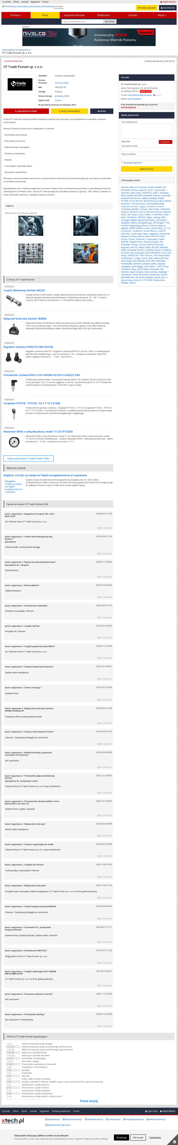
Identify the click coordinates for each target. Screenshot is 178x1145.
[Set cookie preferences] (172, 1139)
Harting (156, 217)
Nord (147, 236)
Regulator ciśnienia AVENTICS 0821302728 (28, 347)
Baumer (156, 195)
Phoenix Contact (151, 241)
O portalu (5, 1111)
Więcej (161, 15)
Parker (161, 239)
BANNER (138, 195)
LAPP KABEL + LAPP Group (155, 266)
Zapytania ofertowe (74, 15)
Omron (124, 239)
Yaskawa (161, 263)
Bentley (153, 198)
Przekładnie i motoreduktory (34, 1067)
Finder (147, 214)
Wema (132, 282)
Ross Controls (150, 272)
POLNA (142, 244)
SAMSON (164, 247)
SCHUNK (125, 252)
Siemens (125, 187)
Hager (149, 217)
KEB (139, 269)
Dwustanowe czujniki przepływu (36, 1090)
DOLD (142, 212)
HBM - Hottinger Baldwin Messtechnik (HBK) (144, 218)
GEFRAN (141, 217)
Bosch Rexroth (136, 201)
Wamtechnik (159, 280)
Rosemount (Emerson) (149, 274)
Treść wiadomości (130, 122)
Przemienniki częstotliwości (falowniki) (39, 1064)
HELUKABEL (161, 220)
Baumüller (166, 195)
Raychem (125, 247)
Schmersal (125, 269)
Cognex (142, 206)
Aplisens (142, 190)
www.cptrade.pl (62, 82)
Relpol (141, 247)
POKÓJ (135, 244)
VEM (151, 258)
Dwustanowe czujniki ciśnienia (35, 1087)
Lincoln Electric (150, 231)
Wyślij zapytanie (148, 7)
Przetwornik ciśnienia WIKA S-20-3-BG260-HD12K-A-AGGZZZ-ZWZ (41, 375)
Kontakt (33, 1111)
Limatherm (137, 231)
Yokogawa (125, 266)
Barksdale (147, 195)
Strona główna (8, 49)
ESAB (123, 214)
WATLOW (150, 261)
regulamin (137, 162)
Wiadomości (103, 15)
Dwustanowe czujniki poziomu (35, 1084)
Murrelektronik (127, 277)
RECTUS (134, 247)
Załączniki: (125, 141)
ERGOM (166, 212)
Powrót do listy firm (13, 61)
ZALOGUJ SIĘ (168, 7)
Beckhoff (125, 198)
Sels (132, 252)
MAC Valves (143, 233)
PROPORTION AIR (155, 244)
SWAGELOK (133, 255)
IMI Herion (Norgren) (144, 277)
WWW (103, 111)
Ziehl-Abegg (137, 266)
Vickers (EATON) (161, 258)
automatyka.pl (128, 107)
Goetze (164, 274)
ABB (132, 187)
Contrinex (151, 206)
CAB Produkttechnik (155, 203)
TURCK (144, 258)
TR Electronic (127, 258)
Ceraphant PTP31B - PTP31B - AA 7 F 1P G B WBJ (31, 403)
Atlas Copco (136, 192)
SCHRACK (166, 250)
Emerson (158, 212)
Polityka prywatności (61, 1111)
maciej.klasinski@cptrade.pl (140, 95)
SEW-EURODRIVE (153, 252)
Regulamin (44, 1111)
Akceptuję (133, 162)
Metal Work (164, 233)
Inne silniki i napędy (30, 1061)
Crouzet (143, 209)
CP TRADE (147, 280)
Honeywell (142, 222)
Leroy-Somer (156, 228)
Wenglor (124, 282)
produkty (59, 96)
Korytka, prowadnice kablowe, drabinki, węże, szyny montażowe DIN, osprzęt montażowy (62, 1081)
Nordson (125, 272)
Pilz (161, 241)
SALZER (154, 247)
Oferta (15, 1111)
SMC (169, 252)
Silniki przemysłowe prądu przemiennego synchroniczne (47, 1046)
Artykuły (132, 15)
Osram (131, 239)
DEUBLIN (134, 212)
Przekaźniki (27, 1073)
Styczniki (25, 1076)
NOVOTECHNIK (157, 236)
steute (124, 255)
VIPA (123, 261)
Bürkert (168, 201)
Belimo (145, 198)
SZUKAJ (110, 21)
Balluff (130, 195)
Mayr (133, 269)
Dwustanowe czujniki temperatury (37, 1093)
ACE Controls (141, 187)
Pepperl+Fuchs (136, 241)
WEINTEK (137, 263)
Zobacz (58, 100)
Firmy (45, 15)
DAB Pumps (153, 209)
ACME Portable (154, 187)
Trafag (137, 258)
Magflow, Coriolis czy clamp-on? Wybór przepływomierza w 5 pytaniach (45, 475)
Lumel (134, 233)
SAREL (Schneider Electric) (132, 250)
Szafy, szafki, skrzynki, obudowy (36, 1078)
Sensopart (139, 252)
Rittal (148, 247)
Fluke (166, 214)
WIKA (153, 263)
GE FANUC (132, 217)
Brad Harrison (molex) (154, 201)
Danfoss (125, 212)
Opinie (24, 1111)
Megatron (153, 233)
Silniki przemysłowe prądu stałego (37, 1043)
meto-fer (138, 280)
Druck (135, 274)
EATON (149, 212)
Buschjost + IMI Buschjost (133, 203)
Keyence (162, 225)
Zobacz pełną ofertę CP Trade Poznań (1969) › (28, 458)
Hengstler (125, 222)
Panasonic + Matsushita (146, 239)
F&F (129, 214)
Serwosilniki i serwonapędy (34, 1058)
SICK (164, 252)
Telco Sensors (145, 255)
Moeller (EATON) (128, 236)
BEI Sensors (135, 198)
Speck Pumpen (136, 272)
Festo (141, 214)
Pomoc (76, 1111)
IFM (161, 269)
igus (150, 222)
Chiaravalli (154, 269)
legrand (124, 228)
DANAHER (165, 209)
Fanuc (134, 214)
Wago (129, 261)
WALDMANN (138, 261)
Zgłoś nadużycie (104, 527)
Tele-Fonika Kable (161, 255)
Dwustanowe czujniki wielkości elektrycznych (42, 1096)
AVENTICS (147, 192)
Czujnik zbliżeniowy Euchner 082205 (24, 290)
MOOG (140, 236)
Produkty (15, 15)
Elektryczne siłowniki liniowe (34, 1052)
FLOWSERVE (157, 214)
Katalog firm (23, 49)
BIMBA (161, 198)
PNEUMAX (125, 244)
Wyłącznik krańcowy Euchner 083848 (24, 318)
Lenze (146, 228)
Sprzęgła (25, 1070)
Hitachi (134, 222)
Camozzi (125, 206)
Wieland (146, 263)
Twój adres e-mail (130, 146)
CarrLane (134, 206)
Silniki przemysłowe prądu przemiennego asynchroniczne (47, 1049)
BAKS (123, 195)
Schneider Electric (153, 250)
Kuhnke (145, 269)
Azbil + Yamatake (161, 192)
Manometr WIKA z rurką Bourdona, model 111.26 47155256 (38, 431)
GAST (123, 217)
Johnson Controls (149, 225)
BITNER (124, 201)
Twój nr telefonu (129, 154)
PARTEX (124, 241)
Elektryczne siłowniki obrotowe (36, 1055)
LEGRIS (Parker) (136, 228)
